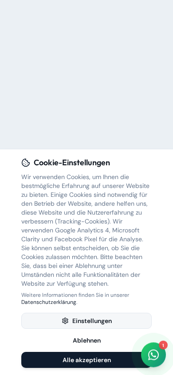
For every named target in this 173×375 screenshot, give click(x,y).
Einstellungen (92, 321)
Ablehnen (87, 340)
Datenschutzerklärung (48, 302)
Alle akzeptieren (87, 360)
